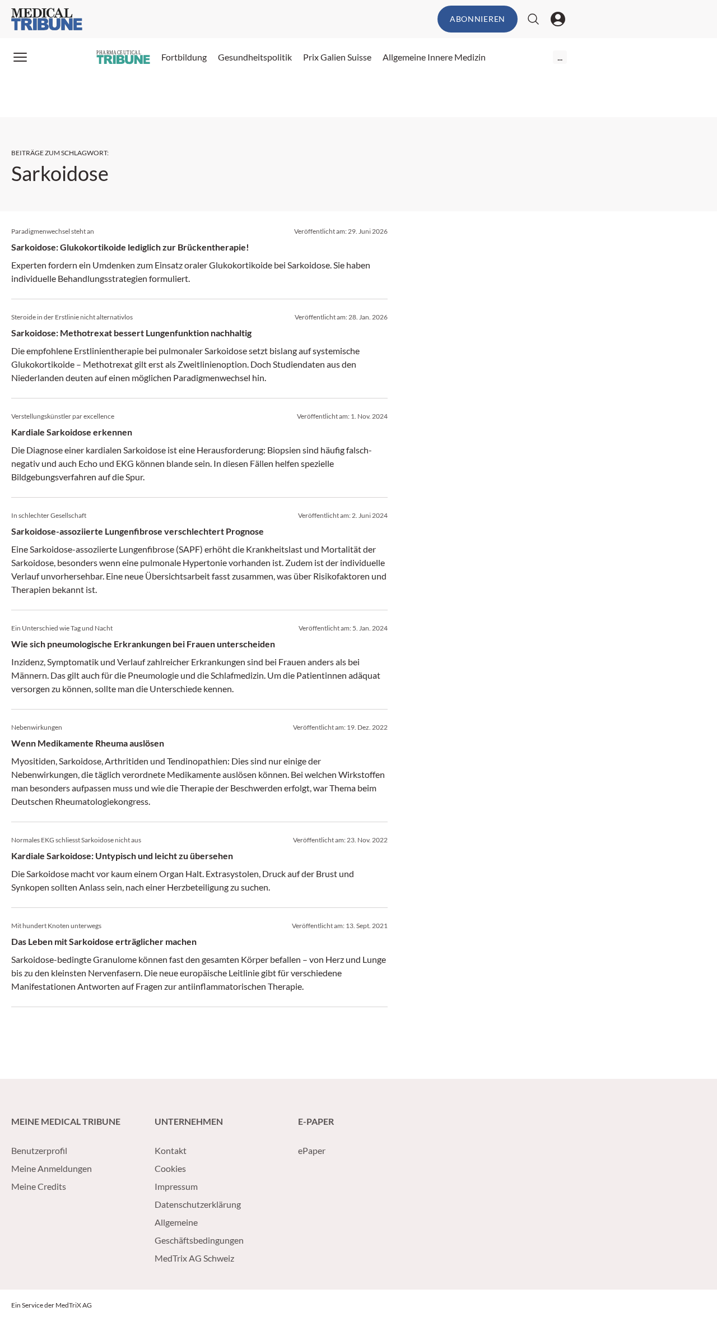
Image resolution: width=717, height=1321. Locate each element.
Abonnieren (477, 19)
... (559, 57)
